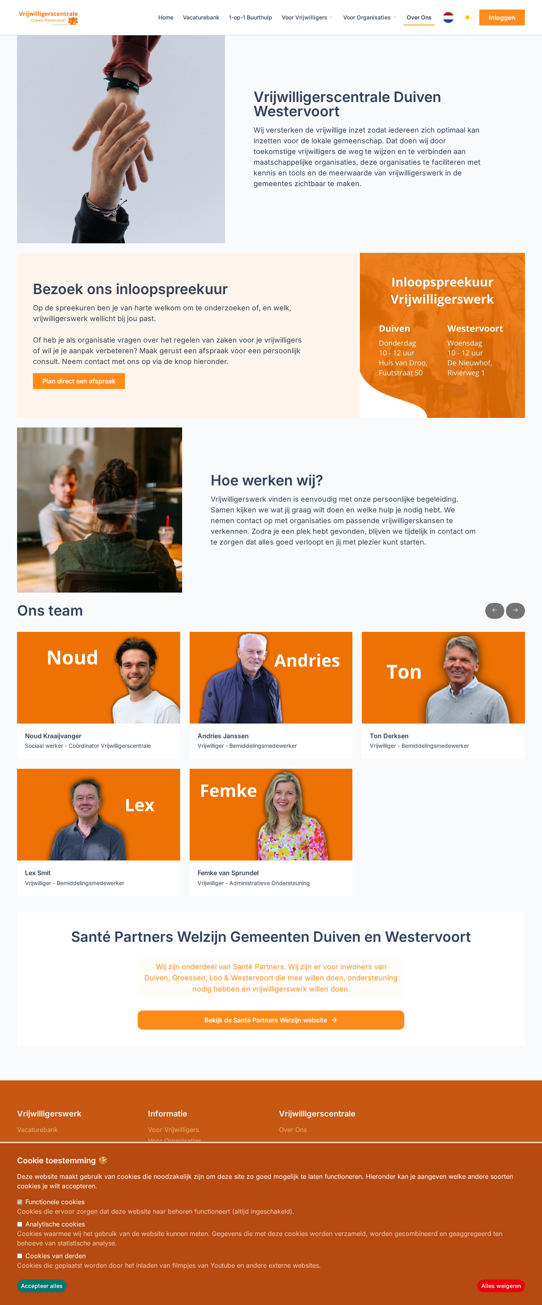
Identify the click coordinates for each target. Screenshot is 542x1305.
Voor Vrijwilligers (173, 1130)
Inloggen (502, 17)
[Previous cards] (494, 611)
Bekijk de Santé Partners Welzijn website (265, 1020)
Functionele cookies (55, 1202)
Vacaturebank (37, 1130)
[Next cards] (515, 611)
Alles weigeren (501, 1285)
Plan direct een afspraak (78, 381)
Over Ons (293, 1130)
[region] (271, 1224)
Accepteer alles (42, 1285)
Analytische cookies (55, 1224)
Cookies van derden (55, 1256)
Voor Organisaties (174, 1141)
